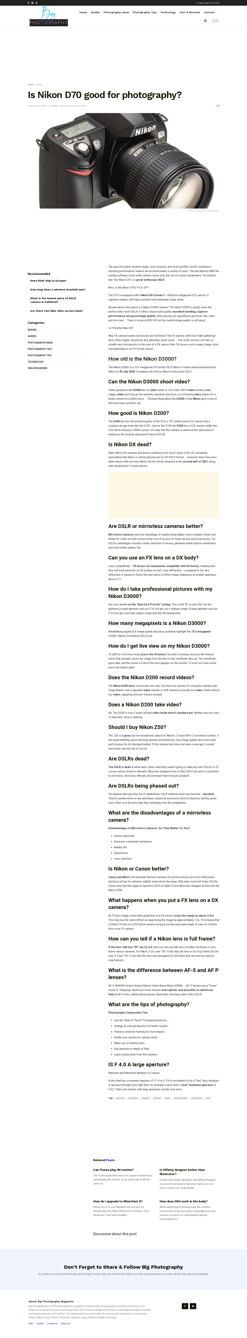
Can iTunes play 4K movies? (113, 1170)
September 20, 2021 (37, 106)
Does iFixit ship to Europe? (48, 280)
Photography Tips (145, 12)
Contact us (52, 1323)
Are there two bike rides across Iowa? (56, 310)
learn (167, 1098)
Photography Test (40, 349)
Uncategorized (37, 368)
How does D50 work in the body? (184, 1201)
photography (181, 1098)
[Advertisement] (123, 55)
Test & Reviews (189, 12)
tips (208, 1098)
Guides (95, 12)
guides (157, 1098)
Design (32, 329)
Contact (209, 12)
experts (146, 1098)
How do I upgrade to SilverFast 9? (118, 1201)
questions (196, 1098)
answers (133, 1098)
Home (83, 12)
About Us (65, 1323)
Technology (168, 12)
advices (120, 1098)
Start (31, 1323)
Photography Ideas (116, 12)
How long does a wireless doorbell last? (57, 289)
